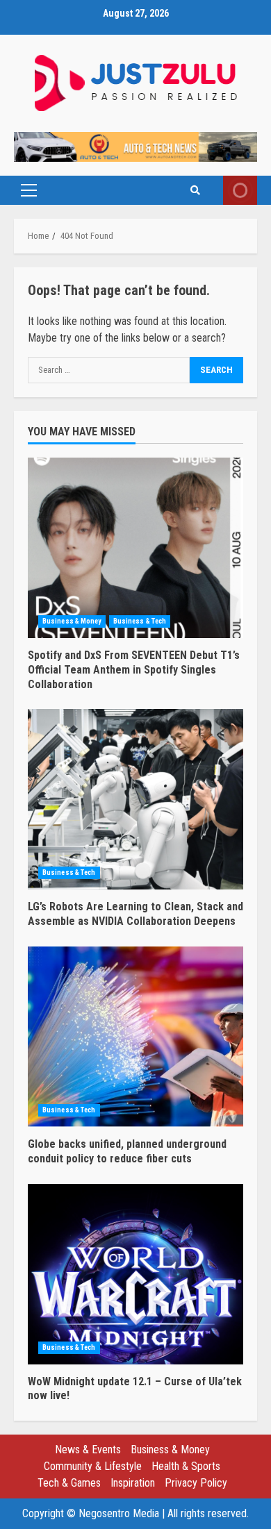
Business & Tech (140, 621)
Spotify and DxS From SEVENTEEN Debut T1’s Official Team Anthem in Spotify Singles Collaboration (135, 548)
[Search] (195, 190)
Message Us (240, 190)
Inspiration (132, 1482)
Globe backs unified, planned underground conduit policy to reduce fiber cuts (135, 1036)
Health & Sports (185, 1466)
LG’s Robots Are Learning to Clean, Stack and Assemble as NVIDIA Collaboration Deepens (135, 799)
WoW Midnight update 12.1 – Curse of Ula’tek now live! (135, 1274)
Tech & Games (69, 1482)
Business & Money (71, 621)
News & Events (88, 1449)
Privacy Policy (196, 1482)
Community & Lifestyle (93, 1466)
